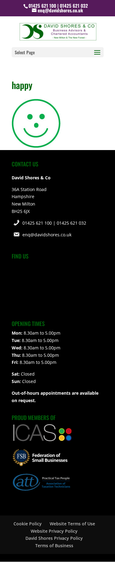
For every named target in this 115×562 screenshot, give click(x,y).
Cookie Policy (27, 524)
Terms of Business (54, 545)
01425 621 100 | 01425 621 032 (54, 223)
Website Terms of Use (72, 524)
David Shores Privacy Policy (54, 538)
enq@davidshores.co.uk (46, 235)
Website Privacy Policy (54, 531)
